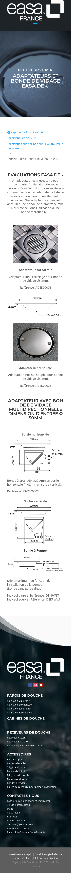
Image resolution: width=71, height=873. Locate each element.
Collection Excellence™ (19, 704)
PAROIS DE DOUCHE (25, 695)
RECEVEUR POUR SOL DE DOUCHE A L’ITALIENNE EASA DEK (36, 146)
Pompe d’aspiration (17, 771)
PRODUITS (38, 132)
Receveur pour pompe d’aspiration (26, 745)
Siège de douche (16, 767)
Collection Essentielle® (20, 712)
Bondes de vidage (17, 782)
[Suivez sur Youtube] (41, 685)
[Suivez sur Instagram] (35, 685)
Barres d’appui (15, 759)
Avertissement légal (20, 854)
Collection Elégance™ (18, 700)
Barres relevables (16, 763)
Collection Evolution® (19, 708)
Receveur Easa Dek (17, 741)
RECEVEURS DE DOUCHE (22, 138)
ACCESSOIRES (19, 754)
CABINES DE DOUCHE (26, 718)
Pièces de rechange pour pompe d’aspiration (32, 786)
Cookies (26, 858)
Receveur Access (16, 737)
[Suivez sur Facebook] (30, 685)
